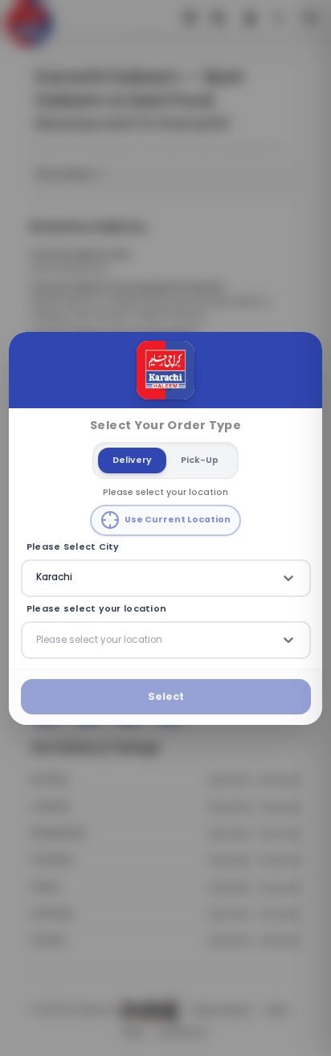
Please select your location (96, 609)
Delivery (132, 459)
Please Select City (73, 546)
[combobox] (37, 577)
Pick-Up (200, 459)
